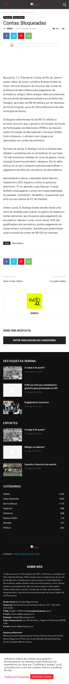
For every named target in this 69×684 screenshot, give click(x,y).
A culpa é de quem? (35, 367)
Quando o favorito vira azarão (40, 464)
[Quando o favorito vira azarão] (12, 469)
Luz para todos (58, 281)
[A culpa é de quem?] (12, 372)
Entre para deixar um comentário (34, 340)
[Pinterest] (21, 36)
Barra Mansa (27, 12)
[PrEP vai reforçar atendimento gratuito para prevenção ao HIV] (12, 390)
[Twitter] (14, 36)
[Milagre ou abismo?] (12, 452)
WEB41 (10, 28)
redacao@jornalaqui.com (26, 553)
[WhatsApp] (28, 36)
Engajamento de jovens (37, 402)
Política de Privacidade (17, 676)
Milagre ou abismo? (35, 447)
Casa (5, 12)
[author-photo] (34, 308)
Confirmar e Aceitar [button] (42, 676)
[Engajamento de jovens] (12, 407)
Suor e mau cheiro (13, 281)
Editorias (15, 12)
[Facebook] (6, 36)
